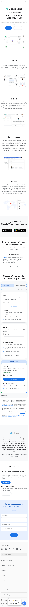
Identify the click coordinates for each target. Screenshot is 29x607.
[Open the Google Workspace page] (8, 2)
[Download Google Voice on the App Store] (7, 230)
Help (2, 605)
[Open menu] (1, 2)
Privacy (2, 603)
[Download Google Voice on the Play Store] (20, 230)
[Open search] (26, 2)
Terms (6, 603)
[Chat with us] (24, 603)
